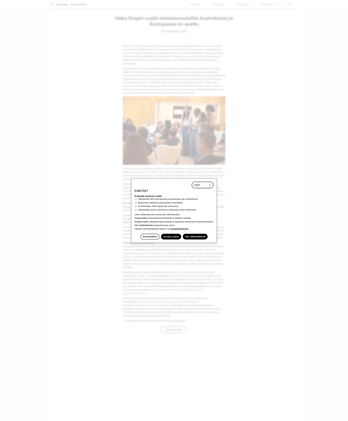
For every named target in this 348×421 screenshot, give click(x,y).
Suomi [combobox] (197, 185)
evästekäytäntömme (179, 229)
